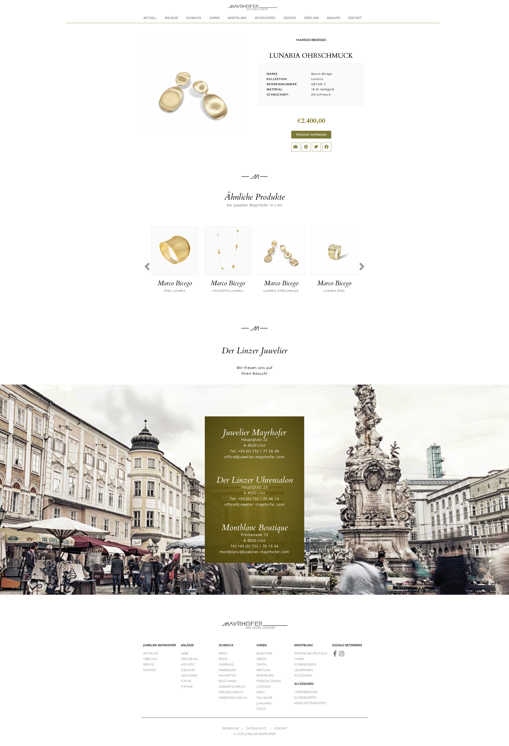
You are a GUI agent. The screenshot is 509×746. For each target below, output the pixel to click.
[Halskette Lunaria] (228, 250)
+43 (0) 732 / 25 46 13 (258, 498)
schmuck (226, 645)
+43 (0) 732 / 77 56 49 (258, 451)
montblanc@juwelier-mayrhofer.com (254, 551)
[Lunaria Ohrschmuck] (281, 250)
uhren (261, 645)
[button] (295, 147)
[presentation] (147, 267)
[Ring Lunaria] (174, 250)
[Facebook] (335, 654)
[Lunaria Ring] (334, 250)
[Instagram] (342, 654)
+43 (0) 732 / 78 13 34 (258, 546)
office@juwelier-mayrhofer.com (254, 456)
